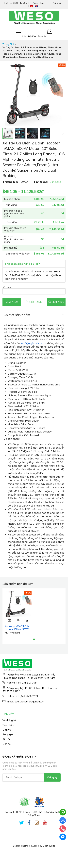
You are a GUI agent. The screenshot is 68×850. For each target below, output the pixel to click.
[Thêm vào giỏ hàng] (9, 620)
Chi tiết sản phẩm (17, 315)
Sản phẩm (8, 725)
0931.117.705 (20, 3)
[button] (20, 133)
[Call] (62, 828)
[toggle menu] (18, 31)
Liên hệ (6, 743)
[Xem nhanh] (18, 620)
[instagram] (37, 823)
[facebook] (29, 823)
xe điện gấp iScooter (33, 343)
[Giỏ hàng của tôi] (49, 31)
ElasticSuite (49, 845)
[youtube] (45, 823)
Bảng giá (7, 734)
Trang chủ (8, 44)
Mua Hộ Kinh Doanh (34, 36)
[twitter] (21, 823)
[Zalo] (62, 820)
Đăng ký (57, 3)
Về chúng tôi (9, 720)
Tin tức (6, 739)
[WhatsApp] (62, 812)
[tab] (34, 314)
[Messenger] (62, 837)
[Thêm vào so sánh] (27, 620)
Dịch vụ (6, 729)
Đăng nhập (38, 3)
